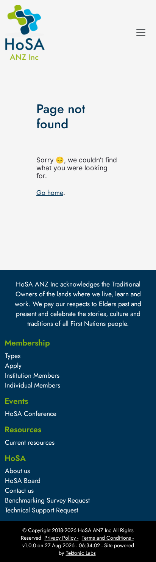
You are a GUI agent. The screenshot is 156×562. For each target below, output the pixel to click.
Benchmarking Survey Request (47, 500)
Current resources (30, 442)
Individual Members (32, 385)
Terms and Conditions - (108, 538)
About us (17, 471)
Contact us (19, 490)
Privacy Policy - (61, 538)
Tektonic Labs (81, 553)
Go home (49, 193)
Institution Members (32, 375)
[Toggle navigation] (140, 32)
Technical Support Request (41, 510)
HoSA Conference (30, 414)
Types (12, 356)
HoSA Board (23, 481)
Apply (13, 366)
